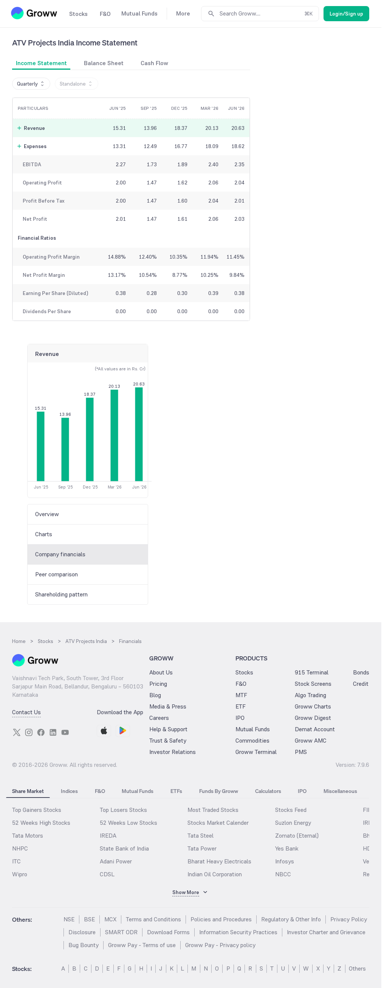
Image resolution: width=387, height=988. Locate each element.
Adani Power (116, 861)
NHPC (20, 848)
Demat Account (315, 729)
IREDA (108, 836)
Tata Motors (27, 836)
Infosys (284, 861)
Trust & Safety (167, 741)
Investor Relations (172, 752)
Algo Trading (310, 695)
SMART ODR (121, 932)
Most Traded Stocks (212, 810)
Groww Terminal (256, 752)
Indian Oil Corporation (214, 874)
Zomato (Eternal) (297, 836)
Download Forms (168, 932)
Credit (360, 684)
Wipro (19, 874)
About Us (161, 672)
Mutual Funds (252, 729)
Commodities (252, 741)
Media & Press (167, 706)
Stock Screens (313, 684)
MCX (110, 919)
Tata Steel (200, 836)
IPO (240, 718)
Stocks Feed (291, 810)
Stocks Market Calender (218, 823)
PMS (301, 752)
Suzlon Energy (293, 823)
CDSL (107, 874)
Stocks (244, 672)
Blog (155, 695)
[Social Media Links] (16, 732)
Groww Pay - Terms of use (142, 945)
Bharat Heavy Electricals (219, 861)
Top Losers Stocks (123, 810)
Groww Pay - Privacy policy (220, 945)
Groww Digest (313, 718)
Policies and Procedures (221, 919)
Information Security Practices (238, 932)
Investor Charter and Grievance (326, 932)
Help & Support (168, 729)
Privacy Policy (348, 919)
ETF (240, 706)
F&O (240, 684)
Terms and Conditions (153, 919)
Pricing (158, 684)
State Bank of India (124, 848)
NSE (68, 919)
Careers (159, 718)
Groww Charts (313, 706)
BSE (89, 919)
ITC (16, 861)
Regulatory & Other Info (291, 919)
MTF (241, 695)
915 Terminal (311, 672)
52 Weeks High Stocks (41, 823)
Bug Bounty (83, 945)
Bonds (361, 672)
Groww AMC (311, 741)
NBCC (283, 874)
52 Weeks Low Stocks (128, 823)
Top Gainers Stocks (36, 810)
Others (357, 968)
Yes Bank (287, 848)
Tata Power (202, 848)
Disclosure (82, 932)
